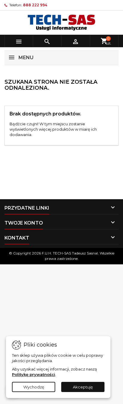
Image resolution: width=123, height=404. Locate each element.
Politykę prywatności (33, 374)
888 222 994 (35, 5)
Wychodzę (33, 387)
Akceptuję (83, 387)
